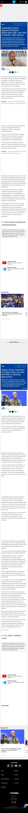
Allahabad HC (10, 635)
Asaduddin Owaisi (12, 222)
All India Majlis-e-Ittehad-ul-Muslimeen (9, 224)
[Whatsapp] (15, 72)
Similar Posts (4, 728)
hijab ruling (4, 638)
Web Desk (8, 69)
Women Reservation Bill (21, 222)
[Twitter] (13, 72)
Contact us (13, 797)
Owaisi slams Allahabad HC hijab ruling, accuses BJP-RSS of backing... (11, 750)
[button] (2, 2)
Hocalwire (24, 807)
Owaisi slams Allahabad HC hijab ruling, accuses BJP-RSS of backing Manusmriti (12, 373)
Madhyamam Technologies (11, 807)
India (2, 24)
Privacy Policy (14, 798)
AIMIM (6, 222)
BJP (5, 635)
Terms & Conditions (14, 799)
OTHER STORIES (5, 292)
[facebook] (10, 72)
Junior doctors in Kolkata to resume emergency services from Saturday (12, 314)
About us (13, 795)
